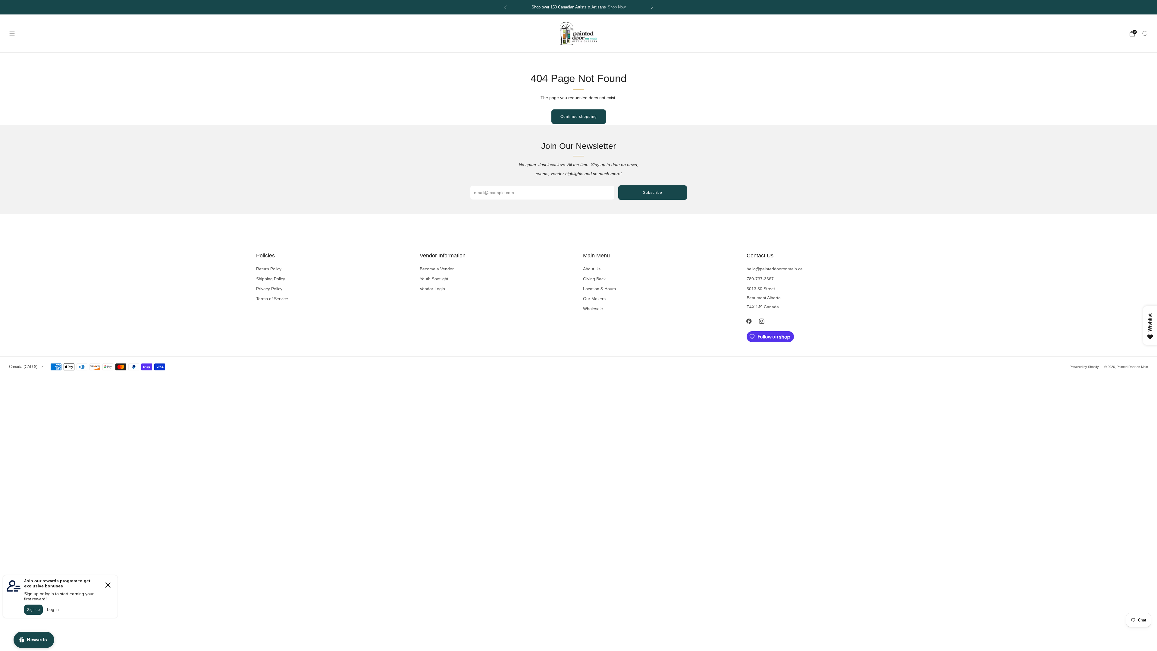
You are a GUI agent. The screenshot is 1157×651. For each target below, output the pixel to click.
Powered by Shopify (1084, 367)
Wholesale (593, 308)
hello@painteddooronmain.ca (775, 268)
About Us (591, 268)
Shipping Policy (270, 278)
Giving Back (594, 278)
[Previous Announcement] (505, 7)
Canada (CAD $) (23, 367)
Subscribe (652, 192)
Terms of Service (272, 298)
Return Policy (268, 268)
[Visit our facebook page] (749, 321)
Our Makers (594, 298)
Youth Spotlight (434, 278)
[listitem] (579, 7)
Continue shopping (578, 117)
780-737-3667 (760, 278)
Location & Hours (599, 288)
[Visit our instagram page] (761, 321)
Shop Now (617, 7)
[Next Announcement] (652, 7)
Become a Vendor (437, 268)
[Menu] (12, 34)
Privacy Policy (269, 288)
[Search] (1145, 33)
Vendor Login (432, 288)
